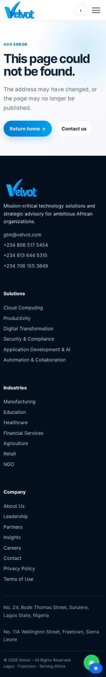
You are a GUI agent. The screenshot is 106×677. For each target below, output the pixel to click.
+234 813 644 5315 (25, 255)
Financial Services (23, 433)
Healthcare (16, 422)
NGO (9, 464)
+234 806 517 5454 (26, 245)
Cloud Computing (23, 308)
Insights (12, 537)
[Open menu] (96, 10)
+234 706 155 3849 (26, 266)
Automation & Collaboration (35, 360)
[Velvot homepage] (21, 10)
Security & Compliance (29, 339)
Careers (12, 548)
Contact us (74, 129)
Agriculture (16, 443)
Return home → (28, 129)
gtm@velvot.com (23, 235)
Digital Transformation (28, 328)
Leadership (16, 516)
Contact (12, 558)
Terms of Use (18, 579)
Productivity (17, 318)
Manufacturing (20, 401)
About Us (14, 506)
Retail (10, 454)
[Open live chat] (95, 668)
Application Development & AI (37, 349)
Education (15, 412)
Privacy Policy (19, 568)
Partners (13, 527)
